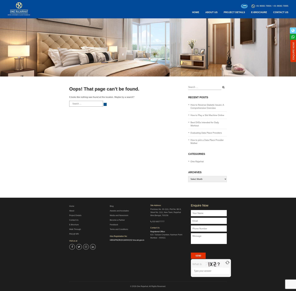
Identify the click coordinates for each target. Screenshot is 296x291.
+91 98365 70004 (263, 6)
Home (195, 12)
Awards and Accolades (119, 211)
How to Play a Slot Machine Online (207, 115)
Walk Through (75, 229)
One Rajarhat (197, 161)
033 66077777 (158, 222)
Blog (112, 206)
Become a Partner (117, 220)
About (71, 211)
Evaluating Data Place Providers (206, 133)
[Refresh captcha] (227, 262)
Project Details (234, 12)
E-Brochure (259, 12)
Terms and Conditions (119, 229)
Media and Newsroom (119, 215)
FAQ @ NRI (74, 234)
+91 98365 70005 (280, 6)
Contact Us (280, 12)
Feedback (114, 225)
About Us (211, 12)
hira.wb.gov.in (138, 240)
